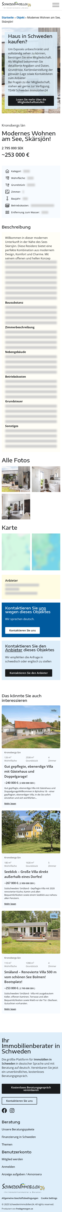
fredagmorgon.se (24, 1208)
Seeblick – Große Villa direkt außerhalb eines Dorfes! (26, 874)
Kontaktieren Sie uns (22, 630)
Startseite (8, 17)
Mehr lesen (10, 803)
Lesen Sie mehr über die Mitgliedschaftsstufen (31, 101)
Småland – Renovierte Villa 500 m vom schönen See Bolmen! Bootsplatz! (30, 977)
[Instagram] (12, 1110)
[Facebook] (4, 1110)
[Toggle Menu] (55, 5)
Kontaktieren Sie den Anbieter (29, 673)
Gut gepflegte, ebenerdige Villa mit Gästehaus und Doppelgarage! (28, 771)
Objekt (20, 17)
